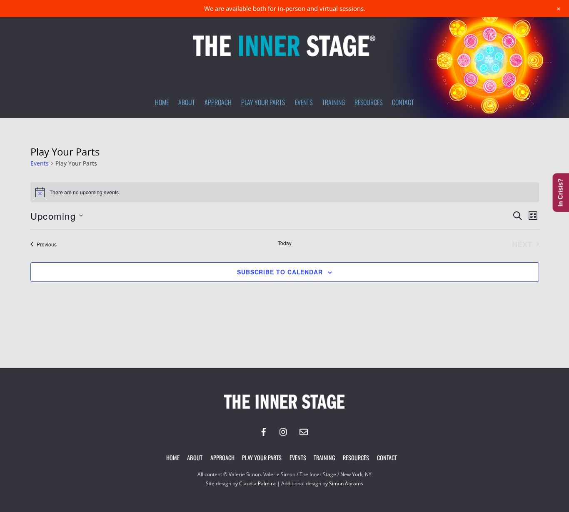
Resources (368, 102)
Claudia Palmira (257, 483)
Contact (403, 102)
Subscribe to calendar (280, 272)
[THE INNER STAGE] (284, 59)
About (186, 102)
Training (333, 102)
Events (303, 102)
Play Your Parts (263, 102)
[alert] (284, 192)
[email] (303, 431)
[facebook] (263, 431)
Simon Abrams (346, 483)
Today (285, 243)
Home (162, 102)
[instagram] (283, 431)
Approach (218, 102)
